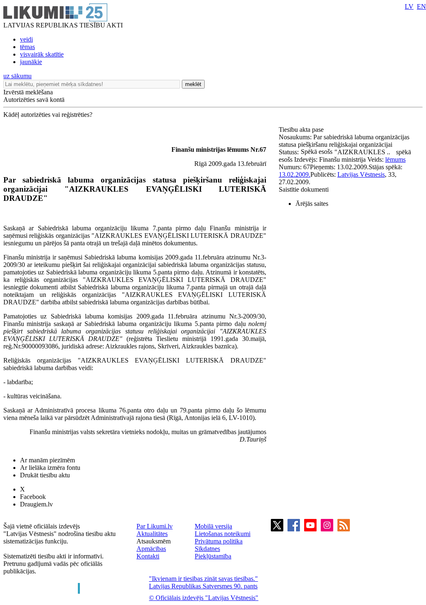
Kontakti (147, 556)
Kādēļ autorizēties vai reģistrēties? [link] (47, 114)
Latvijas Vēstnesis (361, 174)
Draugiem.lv (36, 504)
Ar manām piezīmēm (47, 460)
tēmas (27, 46)
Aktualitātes (152, 533)
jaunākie (31, 61)
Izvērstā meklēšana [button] (28, 92)
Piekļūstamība (213, 556)
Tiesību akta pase (302, 129)
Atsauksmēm (153, 541)
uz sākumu (17, 75)
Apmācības (151, 548)
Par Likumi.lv (154, 526)
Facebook (33, 496)
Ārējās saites (311, 203)
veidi (26, 39)
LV (409, 6)
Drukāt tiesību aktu (45, 475)
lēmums (395, 159)
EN (421, 6)
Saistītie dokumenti (304, 189)
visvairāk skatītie (42, 54)
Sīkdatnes (207, 548)
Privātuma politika (219, 541)
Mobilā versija (213, 526)
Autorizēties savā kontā (33, 99)
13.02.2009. (294, 174)
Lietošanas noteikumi (222, 533)
